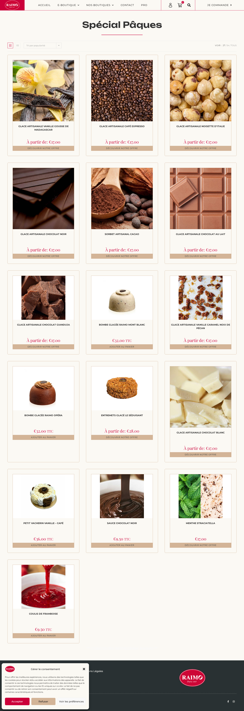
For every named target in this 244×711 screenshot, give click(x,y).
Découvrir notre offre (43, 148)
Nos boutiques (98, 5)
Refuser (43, 701)
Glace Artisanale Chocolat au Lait (200, 234)
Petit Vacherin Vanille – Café (43, 523)
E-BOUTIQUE (67, 5)
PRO (144, 5)
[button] (84, 669)
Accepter (17, 701)
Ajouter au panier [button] (122, 346)
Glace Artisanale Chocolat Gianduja (43, 324)
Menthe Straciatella (200, 523)
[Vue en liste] (17, 45)
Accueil (44, 5)
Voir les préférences (71, 701)
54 (228, 45)
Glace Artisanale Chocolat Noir (43, 234)
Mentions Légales (92, 671)
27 (224, 45)
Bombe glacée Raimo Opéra (43, 415)
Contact (127, 5)
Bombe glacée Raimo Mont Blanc (122, 324)
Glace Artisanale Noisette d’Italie (200, 126)
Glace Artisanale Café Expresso (122, 126)
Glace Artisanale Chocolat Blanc (201, 432)
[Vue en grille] (10, 45)
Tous (234, 45)
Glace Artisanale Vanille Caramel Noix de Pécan (200, 326)
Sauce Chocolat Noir (122, 523)
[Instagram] (234, 701)
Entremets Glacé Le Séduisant (122, 415)
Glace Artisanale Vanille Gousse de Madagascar (43, 128)
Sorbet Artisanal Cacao (122, 234)
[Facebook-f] (228, 701)
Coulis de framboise (43, 613)
